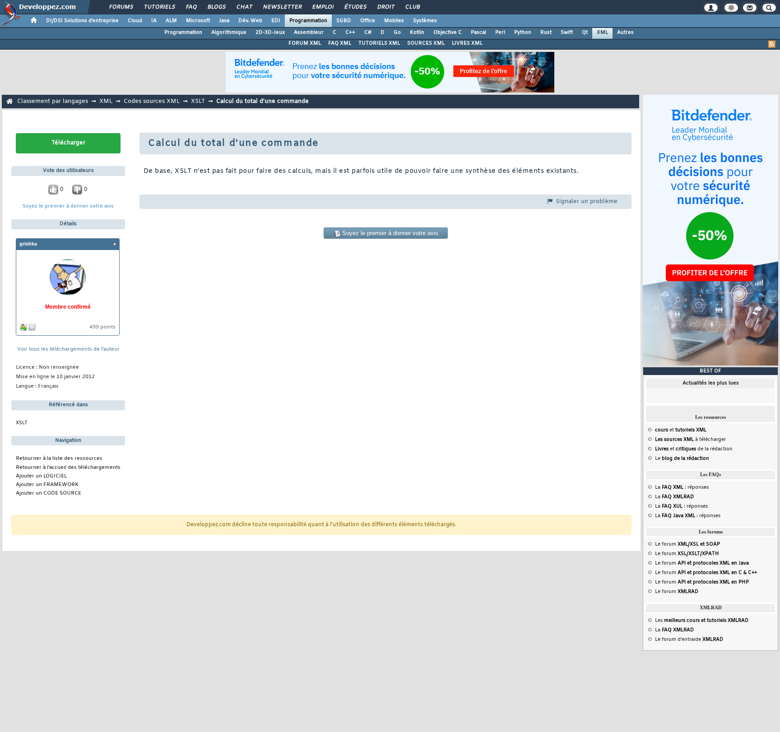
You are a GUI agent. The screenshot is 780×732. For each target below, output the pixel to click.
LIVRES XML (467, 43)
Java (224, 21)
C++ (350, 32)
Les (701, 620)
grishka (28, 243)
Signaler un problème (586, 201)
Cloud (135, 21)
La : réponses (682, 487)
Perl (500, 32)
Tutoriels (159, 7)
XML (602, 32)
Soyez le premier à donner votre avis (68, 206)
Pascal (478, 32)
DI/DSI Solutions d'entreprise (82, 21)
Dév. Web (250, 21)
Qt (585, 32)
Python (522, 32)
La (674, 497)
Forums (121, 7)
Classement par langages (52, 101)
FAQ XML (339, 43)
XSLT (198, 101)
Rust (546, 32)
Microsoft (198, 21)
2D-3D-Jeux (270, 32)
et (680, 430)
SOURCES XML (426, 43)
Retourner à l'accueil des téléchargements (68, 467)
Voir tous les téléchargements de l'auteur (68, 349)
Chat (244, 7)
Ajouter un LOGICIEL (41, 476)
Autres (625, 32)
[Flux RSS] (771, 44)
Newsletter (282, 7)
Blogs (216, 7)
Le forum (687, 544)
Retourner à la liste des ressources (59, 458)
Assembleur (309, 32)
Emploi (322, 7)
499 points (102, 327)
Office (367, 21)
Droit (385, 7)
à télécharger (690, 439)
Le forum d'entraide (689, 639)
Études (355, 7)
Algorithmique (228, 32)
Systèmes (425, 21)
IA (154, 21)
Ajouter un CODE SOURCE (48, 493)
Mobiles (394, 21)
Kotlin (417, 32)
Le (682, 458)
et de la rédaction (694, 449)
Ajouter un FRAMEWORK (47, 485)
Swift (567, 32)
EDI (275, 21)
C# (367, 32)
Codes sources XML (152, 101)
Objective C (447, 32)
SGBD (343, 21)
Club (412, 7)
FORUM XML (304, 43)
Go (397, 32)
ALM (171, 21)
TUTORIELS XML (379, 43)
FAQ (191, 7)
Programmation (308, 21)
